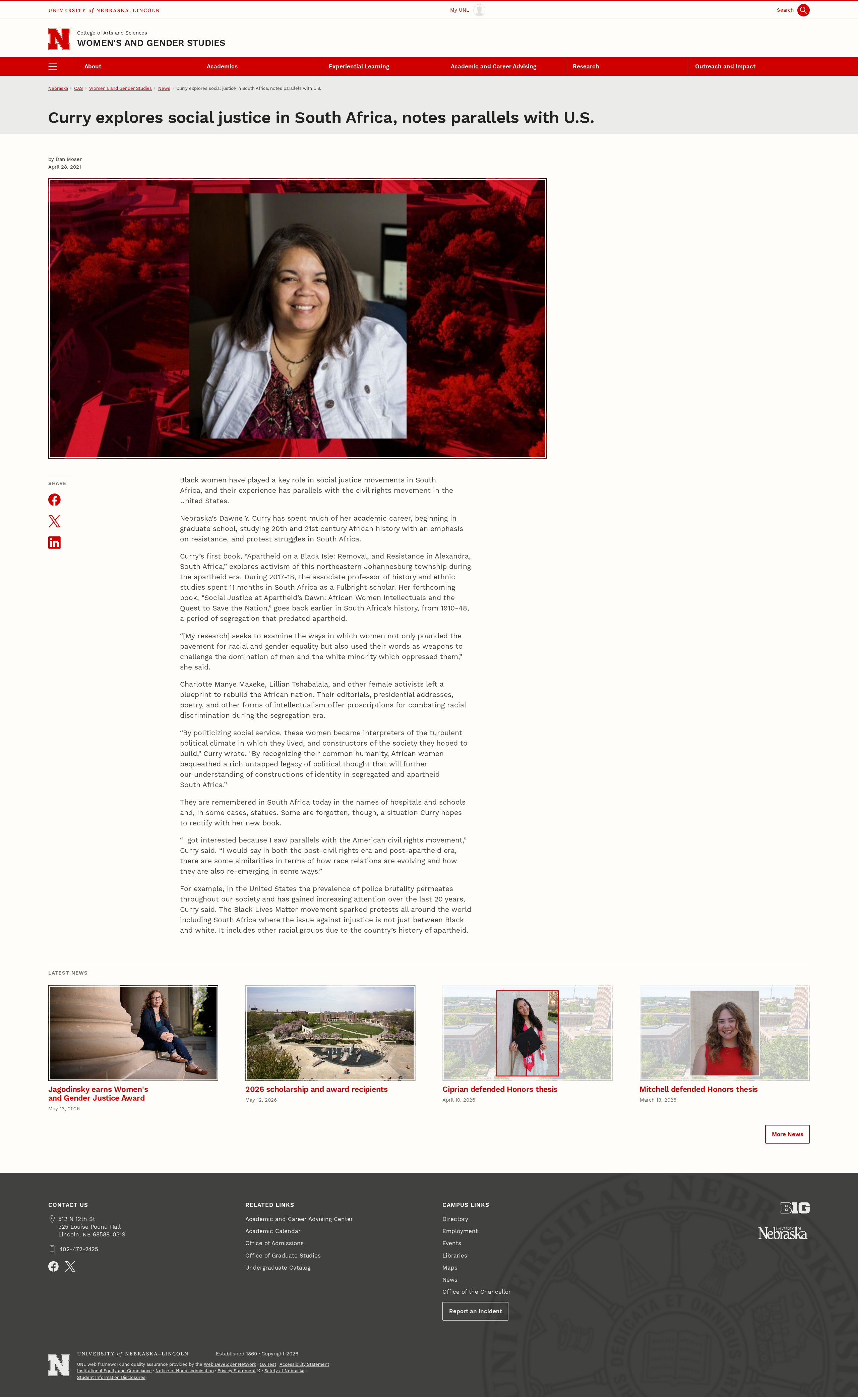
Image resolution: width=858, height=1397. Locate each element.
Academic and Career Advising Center (299, 1219)
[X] (70, 1266)
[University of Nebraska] (784, 1232)
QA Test (268, 1364)
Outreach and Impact (725, 66)
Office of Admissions (274, 1243)
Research (586, 66)
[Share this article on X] (54, 521)
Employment (460, 1231)
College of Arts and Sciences (112, 33)
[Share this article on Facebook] (54, 499)
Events (451, 1243)
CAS (78, 88)
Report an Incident (475, 1311)
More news (787, 1134)
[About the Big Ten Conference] (795, 1208)
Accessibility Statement (304, 1364)
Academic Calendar (273, 1231)
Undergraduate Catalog (277, 1267)
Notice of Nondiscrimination (185, 1370)
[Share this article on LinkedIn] (54, 542)
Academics (222, 66)
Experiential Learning (359, 66)
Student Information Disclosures (111, 1377)
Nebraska (58, 88)
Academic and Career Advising (493, 66)
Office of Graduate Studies (283, 1255)
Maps (449, 1267)
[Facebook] (53, 1266)
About (92, 66)
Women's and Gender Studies (151, 42)
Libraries (454, 1255)
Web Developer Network (230, 1364)
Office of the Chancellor (476, 1291)
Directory (455, 1219)
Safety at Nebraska (284, 1370)
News (164, 88)
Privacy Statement (237, 1370)
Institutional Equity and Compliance (114, 1370)
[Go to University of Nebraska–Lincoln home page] (59, 39)
